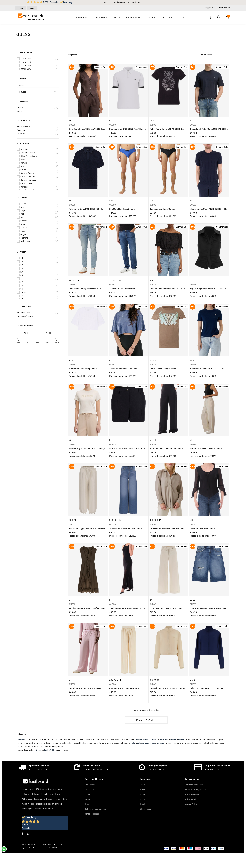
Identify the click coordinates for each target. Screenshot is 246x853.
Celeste (23, 221)
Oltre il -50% (25, 69)
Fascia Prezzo (26, 326)
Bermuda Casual (27, 153)
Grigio (23, 234)
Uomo (19, 111)
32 (21, 282)
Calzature (21, 133)
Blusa (22, 159)
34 (21, 289)
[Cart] (227, 18)
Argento (24, 204)
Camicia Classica (27, 176)
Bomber (23, 163)
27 (21, 265)
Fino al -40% (25, 62)
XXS (192, 360)
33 (21, 285)
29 (21, 272)
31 (21, 278)
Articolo (24, 143)
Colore (23, 198)
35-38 (23, 292)
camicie (145, 743)
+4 (119, 280)
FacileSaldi (49, 750)
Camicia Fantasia (28, 180)
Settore (24, 101)
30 (21, 275)
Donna (20, 107)
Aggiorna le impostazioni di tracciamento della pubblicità (39, 848)
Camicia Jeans (26, 183)
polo (139, 743)
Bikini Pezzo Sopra (28, 156)
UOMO (32, 8)
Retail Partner (68, 845)
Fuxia (22, 231)
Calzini (23, 170)
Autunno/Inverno (24, 312)
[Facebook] (22, 833)
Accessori (21, 130)
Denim (23, 224)
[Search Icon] (209, 17)
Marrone (24, 238)
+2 (119, 520)
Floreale (23, 227)
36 (21, 296)
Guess (23, 92)
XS (151, 120)
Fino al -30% (25, 58)
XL (70, 200)
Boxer (23, 166)
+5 (79, 280)
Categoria (25, 121)
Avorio (23, 207)
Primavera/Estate (25, 316)
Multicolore (25, 241)
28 (21, 268)
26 (21, 261)
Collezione (25, 306)
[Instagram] (27, 833)
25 (21, 258)
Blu (21, 217)
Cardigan (24, 187)
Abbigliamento (23, 127)
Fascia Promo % (27, 52)
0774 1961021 (224, 7)
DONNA (20, 8)
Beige (22, 210)
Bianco (23, 214)
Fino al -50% (25, 65)
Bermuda (24, 149)
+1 (160, 520)
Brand (23, 78)
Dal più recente (206, 55)
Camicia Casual (27, 173)
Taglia (23, 252)
